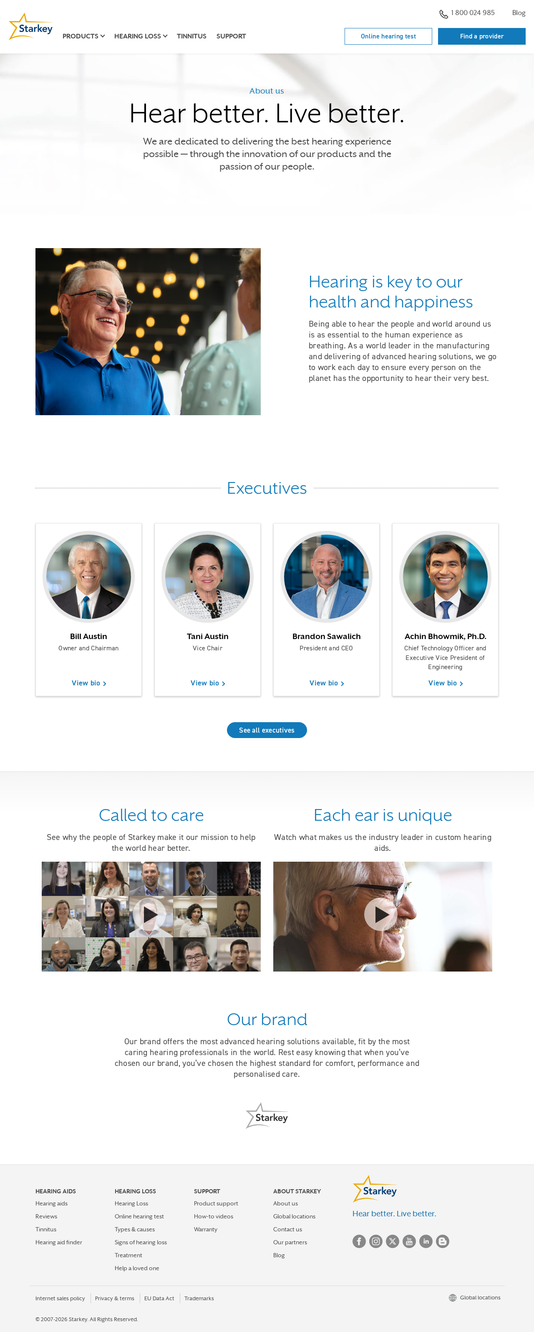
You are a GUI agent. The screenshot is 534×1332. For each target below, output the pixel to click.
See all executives (267, 730)
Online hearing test (388, 36)
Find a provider (482, 36)
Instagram (376, 1241)
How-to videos (213, 1216)
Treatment (128, 1255)
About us (285, 1203)
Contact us (287, 1229)
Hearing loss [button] (137, 36)
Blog (519, 13)
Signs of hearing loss (141, 1242)
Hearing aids (51, 1203)
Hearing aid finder (58, 1242)
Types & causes (135, 1229)
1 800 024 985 (473, 13)
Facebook (359, 1241)
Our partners (290, 1242)
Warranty (205, 1229)
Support (231, 36)
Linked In (426, 1241)
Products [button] (80, 36)
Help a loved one (137, 1268)
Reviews (46, 1216)
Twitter (392, 1241)
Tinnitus (192, 36)
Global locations (294, 1216)
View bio (86, 683)
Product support (216, 1203)
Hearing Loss (131, 1203)
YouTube (409, 1241)
